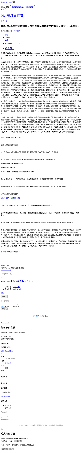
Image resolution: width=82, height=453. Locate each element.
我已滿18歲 (5, 449)
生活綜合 (17, 31)
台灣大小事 (17, 289)
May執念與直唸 (12, 15)
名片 (6, 40)
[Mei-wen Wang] (1, 418)
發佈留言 (4, 309)
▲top (2, 293)
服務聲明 (60, 425)
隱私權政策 (52, 425)
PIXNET (26, 425)
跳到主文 (4, 21)
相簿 (6, 35)
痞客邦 (18, 281)
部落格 (7, 37)
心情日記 (16, 287)
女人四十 (9, 48)
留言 (23, 281)
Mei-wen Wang (6, 270)
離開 (11, 449)
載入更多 (4, 296)
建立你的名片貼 (4, 419)
